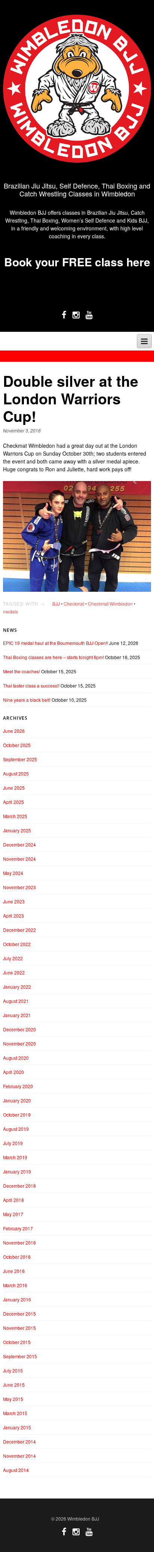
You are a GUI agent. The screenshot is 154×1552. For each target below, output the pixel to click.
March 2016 (15, 1285)
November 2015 (19, 1328)
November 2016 (19, 1242)
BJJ (56, 603)
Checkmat (74, 603)
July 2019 (13, 1143)
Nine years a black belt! (26, 700)
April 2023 (13, 915)
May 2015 (13, 1399)
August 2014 (16, 1470)
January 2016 (17, 1299)
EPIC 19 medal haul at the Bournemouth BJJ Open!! (55, 643)
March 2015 (15, 1413)
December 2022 (19, 930)
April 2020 (13, 1072)
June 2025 (14, 787)
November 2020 (19, 1043)
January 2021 (17, 1015)
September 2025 (20, 759)
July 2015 (13, 1370)
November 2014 (19, 1455)
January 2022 (17, 986)
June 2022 (14, 972)
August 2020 (16, 1057)
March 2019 (15, 1157)
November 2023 (19, 887)
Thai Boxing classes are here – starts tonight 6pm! (53, 657)
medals (10, 611)
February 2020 (18, 1086)
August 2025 (16, 773)
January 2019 (17, 1171)
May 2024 (13, 873)
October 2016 (17, 1256)
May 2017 (13, 1214)
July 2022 (13, 958)
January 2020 (17, 1100)
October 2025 (17, 745)
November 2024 (19, 858)
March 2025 (15, 816)
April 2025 (13, 802)
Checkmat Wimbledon (110, 603)
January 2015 (17, 1427)
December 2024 (19, 844)
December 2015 (19, 1313)
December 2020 (19, 1029)
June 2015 (14, 1384)
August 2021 (16, 1001)
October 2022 (17, 944)
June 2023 (14, 901)
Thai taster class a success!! (31, 685)
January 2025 (17, 830)
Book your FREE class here (77, 262)
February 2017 (18, 1228)
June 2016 (14, 1271)
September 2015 (20, 1356)
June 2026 (14, 731)
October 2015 (17, 1342)
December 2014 (19, 1441)
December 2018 (19, 1185)
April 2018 (13, 1200)
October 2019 (17, 1114)
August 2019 (16, 1129)
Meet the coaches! (21, 671)
